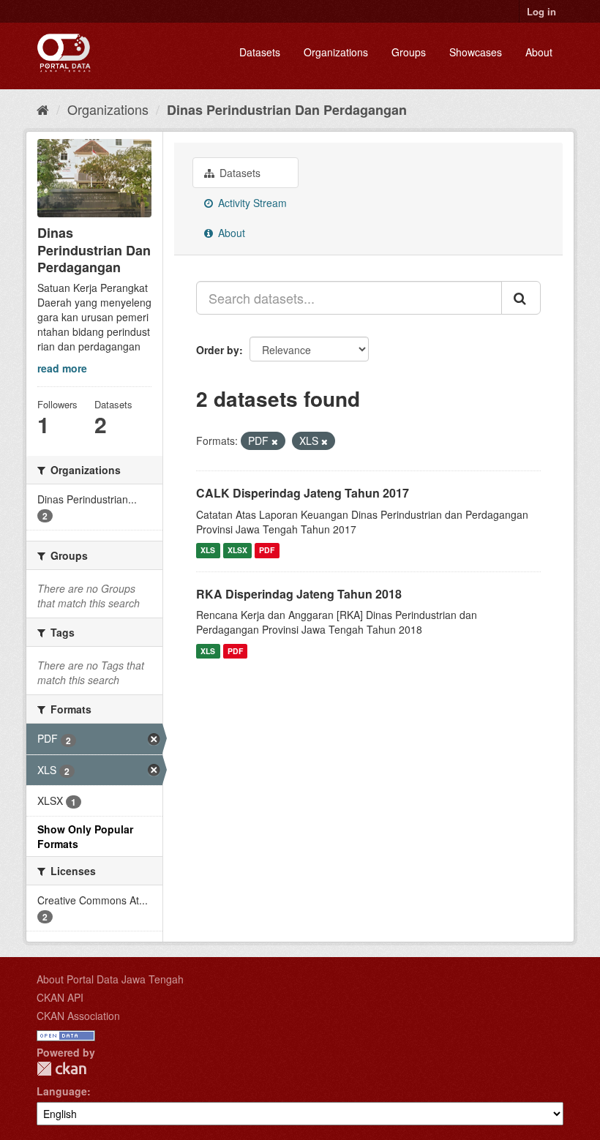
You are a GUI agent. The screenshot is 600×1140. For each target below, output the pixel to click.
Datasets (259, 52)
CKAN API (60, 997)
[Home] (43, 109)
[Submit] (521, 298)
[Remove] (274, 441)
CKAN (61, 1068)
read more (62, 368)
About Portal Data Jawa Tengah (110, 979)
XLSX (237, 550)
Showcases (475, 52)
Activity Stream (251, 202)
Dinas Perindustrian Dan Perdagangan (287, 109)
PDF (266, 550)
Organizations (336, 52)
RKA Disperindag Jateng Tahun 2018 (299, 593)
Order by (217, 349)
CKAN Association (78, 1015)
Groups (408, 52)
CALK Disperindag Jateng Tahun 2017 (302, 492)
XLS (207, 550)
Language (62, 1091)
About (538, 52)
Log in (541, 11)
